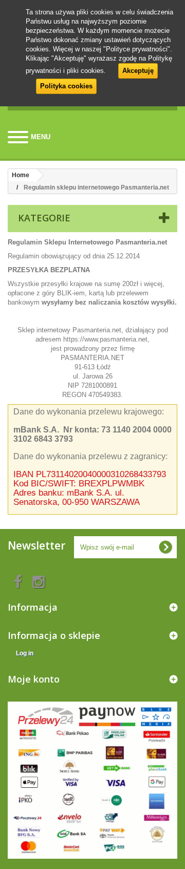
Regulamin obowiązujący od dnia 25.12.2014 (74, 256)
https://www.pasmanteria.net (105, 339)
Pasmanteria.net (96, 330)
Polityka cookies (66, 86)
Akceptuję (138, 70)
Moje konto (34, 679)
